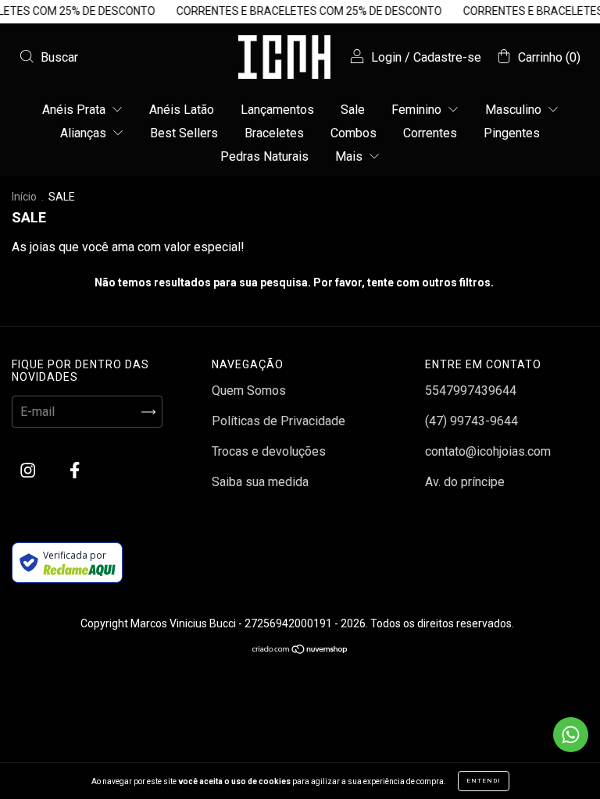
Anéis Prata (75, 109)
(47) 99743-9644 (471, 421)
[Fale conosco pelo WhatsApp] (570, 734)
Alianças (84, 133)
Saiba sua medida (260, 481)
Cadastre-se (447, 57)
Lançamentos (277, 109)
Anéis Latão (181, 109)
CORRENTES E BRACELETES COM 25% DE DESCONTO (304, 11)
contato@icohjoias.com (488, 451)
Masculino (515, 109)
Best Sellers (184, 133)
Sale (353, 109)
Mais (350, 156)
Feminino (418, 109)
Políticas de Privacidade (278, 421)
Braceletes (274, 133)
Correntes (430, 133)
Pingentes (512, 133)
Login (386, 57)
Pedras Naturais (264, 156)
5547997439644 (470, 390)
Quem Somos (249, 390)
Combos (353, 133)
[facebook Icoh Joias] (75, 470)
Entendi (483, 780)
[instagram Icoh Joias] (29, 470)
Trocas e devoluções (269, 451)
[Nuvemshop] (300, 649)
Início (24, 196)
